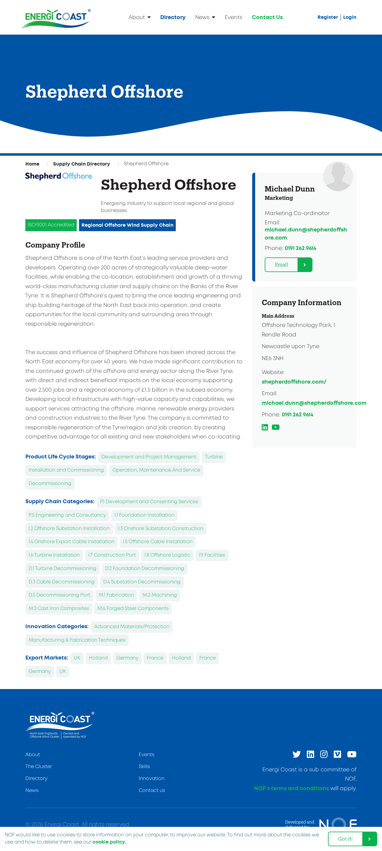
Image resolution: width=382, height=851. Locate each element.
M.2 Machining (160, 595)
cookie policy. (109, 842)
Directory (173, 17)
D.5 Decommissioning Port (59, 595)
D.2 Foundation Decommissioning (144, 568)
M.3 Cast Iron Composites (59, 608)
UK (77, 658)
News (202, 17)
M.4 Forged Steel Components (133, 608)
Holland (98, 658)
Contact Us (267, 17)
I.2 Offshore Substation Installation (69, 528)
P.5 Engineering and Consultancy (67, 515)
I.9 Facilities (212, 555)
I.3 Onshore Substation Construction (160, 528)
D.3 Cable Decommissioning (62, 582)
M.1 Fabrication (116, 595)
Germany (127, 658)
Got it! (345, 838)
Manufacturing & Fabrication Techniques (77, 640)
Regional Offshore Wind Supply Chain (127, 225)
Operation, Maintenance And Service (156, 470)
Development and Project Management (148, 457)
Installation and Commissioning (66, 470)
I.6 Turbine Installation (54, 555)
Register (328, 17)
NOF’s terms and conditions (291, 788)
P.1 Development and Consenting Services (149, 502)
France (155, 658)
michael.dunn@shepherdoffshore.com (314, 403)
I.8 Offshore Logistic (167, 555)
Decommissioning (50, 483)
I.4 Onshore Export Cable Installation (71, 542)
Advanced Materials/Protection (132, 627)
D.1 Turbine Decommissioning (62, 568)
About (137, 17)
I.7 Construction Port (112, 555)
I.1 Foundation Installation (144, 515)
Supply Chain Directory (81, 164)
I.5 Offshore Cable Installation (157, 542)
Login (349, 17)
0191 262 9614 (300, 248)
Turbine (214, 457)
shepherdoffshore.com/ (294, 382)
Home (32, 164)
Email (281, 264)
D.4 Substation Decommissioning (142, 582)
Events (233, 17)
